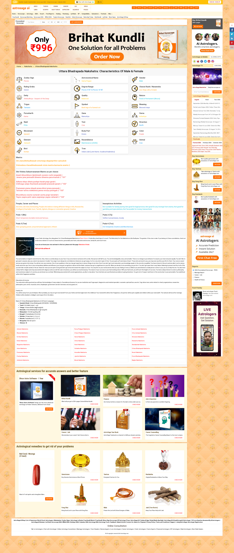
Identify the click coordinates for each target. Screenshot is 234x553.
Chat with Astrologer (85, 2)
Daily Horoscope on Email (215, 87)
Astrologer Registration (195, 522)
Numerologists (105, 529)
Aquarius (76, 9)
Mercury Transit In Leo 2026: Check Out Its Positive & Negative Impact (208, 137)
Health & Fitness (200, 280)
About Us (137, 522)
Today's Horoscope (58, 17)
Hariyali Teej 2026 (209, 147)
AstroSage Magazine (201, 96)
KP (79, 14)
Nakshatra (28, 66)
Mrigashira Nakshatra (23, 344)
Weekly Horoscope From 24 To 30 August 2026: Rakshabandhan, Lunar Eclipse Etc (208, 114)
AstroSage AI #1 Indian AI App (140, 520)
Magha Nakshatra (137, 360)
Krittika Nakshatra (22, 337)
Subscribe (217, 65)
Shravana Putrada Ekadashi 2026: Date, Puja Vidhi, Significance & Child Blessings (208, 118)
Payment (143, 522)
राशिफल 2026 (48, 17)
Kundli (25, 2)
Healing (58, 14)
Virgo (86, 6)
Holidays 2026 (207, 142)
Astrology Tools (104, 522)
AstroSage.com (125, 533)
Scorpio (45, 9)
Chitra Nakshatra (79, 341)
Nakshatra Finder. (84, 244)
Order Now (216, 283)
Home (14, 14)
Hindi (207, 99)
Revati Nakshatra (137, 352)
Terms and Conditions (163, 522)
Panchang (66, 14)
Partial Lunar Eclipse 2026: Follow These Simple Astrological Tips (208, 107)
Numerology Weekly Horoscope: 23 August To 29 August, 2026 (208, 122)
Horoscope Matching (26, 17)
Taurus (45, 6)
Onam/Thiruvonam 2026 (208, 149)
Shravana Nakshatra (138, 337)
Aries (35, 6)
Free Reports (50, 14)
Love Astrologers (116, 529)
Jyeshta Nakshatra (80, 356)
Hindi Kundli (98, 17)
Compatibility (86, 14)
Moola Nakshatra (79, 360)
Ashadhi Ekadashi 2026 (215, 145)
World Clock (41, 520)
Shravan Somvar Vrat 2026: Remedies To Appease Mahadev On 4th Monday (208, 111)
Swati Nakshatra (79, 344)
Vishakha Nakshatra (80, 348)
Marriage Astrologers (83, 529)
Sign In (211, 2)
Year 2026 (217, 99)
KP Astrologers (175, 529)
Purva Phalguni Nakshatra (82, 329)
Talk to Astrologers (37, 529)
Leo (76, 6)
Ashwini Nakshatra (22, 329)
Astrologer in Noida (77, 520)
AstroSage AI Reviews (38, 522)
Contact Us (129, 522)
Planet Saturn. (84, 238)
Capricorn (65, 9)
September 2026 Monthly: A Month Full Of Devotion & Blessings (208, 103)
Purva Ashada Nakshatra (139, 329)
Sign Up (217, 2)
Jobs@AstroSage (181, 522)
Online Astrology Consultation (67, 529)
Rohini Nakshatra (22, 341)
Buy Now (199, 26)
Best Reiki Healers (197, 529)
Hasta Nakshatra (79, 337)
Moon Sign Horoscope (110, 520)
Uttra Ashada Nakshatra (139, 333)
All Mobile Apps (216, 57)
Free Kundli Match (89, 520)
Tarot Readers (95, 529)
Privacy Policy (151, 522)
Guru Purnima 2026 (198, 147)
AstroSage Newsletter (199, 87)
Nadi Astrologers (186, 529)
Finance (197, 277)
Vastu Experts (151, 529)
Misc (110, 14)
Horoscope (21, 14)
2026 (36, 14)
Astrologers (49, 520)
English (197, 99)
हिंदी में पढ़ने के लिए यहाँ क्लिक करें (42, 248)
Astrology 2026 (93, 522)
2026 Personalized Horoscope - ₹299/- (206, 270)
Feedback (113, 522)
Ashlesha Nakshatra (23, 360)
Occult (42, 14)
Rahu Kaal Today (88, 17)
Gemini (55, 6)
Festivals (104, 14)
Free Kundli (16, 17)
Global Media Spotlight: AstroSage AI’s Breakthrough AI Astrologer (170, 520)
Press (128, 520)
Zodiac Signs (66, 520)
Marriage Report (199, 272)
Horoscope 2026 (41, 2)
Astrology (30, 14)
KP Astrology (122, 520)
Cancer (65, 6)
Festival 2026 (197, 142)
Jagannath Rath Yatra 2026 (200, 145)
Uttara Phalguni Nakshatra (82, 333)
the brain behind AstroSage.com (210, 293)
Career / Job (198, 275)
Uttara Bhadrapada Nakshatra (46, 66)
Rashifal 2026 (32, 2)
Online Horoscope (77, 17)
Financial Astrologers (163, 529)
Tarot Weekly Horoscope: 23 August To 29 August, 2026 (208, 129)
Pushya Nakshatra (22, 356)
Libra (35, 9)
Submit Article (121, 522)
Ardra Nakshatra (22, 348)
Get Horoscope (76, 22)
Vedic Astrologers (140, 529)
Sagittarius (56, 9)
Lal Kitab (105, 17)
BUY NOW (49, 409)
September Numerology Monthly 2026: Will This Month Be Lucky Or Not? (208, 133)
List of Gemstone (31, 520)
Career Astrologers (128, 529)
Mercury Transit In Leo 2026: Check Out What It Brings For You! (208, 125)
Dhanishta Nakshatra (138, 341)
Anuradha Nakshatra (80, 352)
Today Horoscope (52, 2)
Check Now (94, 404)
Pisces (86, 9)
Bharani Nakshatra (22, 333)
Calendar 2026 (61, 2)
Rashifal (21, 2)
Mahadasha (57, 520)
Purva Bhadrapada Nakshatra (140, 356)
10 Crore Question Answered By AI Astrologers (205, 520)
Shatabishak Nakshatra (139, 344)
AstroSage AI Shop (122, 17)
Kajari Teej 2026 (205, 151)
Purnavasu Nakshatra (23, 352)
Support (172, 522)
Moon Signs (112, 17)
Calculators (95, 14)
